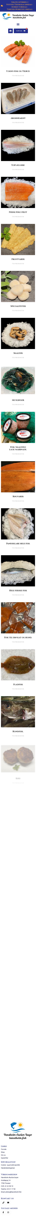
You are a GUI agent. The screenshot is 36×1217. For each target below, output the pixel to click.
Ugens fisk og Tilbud (18, 71)
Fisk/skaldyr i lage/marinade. (18, 448)
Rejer (18, 919)
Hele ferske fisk (18, 590)
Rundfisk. (18, 731)
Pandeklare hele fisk (18, 543)
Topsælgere (18, 165)
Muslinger (18, 400)
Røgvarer (18, 496)
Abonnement (18, 118)
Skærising (18, 1107)
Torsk (18, 872)
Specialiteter (18, 306)
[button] (18, 24)
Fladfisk (18, 684)
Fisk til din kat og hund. (18, 637)
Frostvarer (18, 259)
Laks (18, 1013)
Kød (18, 778)
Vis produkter (18, 76)
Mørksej (18, 1060)
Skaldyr (18, 353)
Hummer (18, 966)
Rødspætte (18, 825)
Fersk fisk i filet (18, 212)
